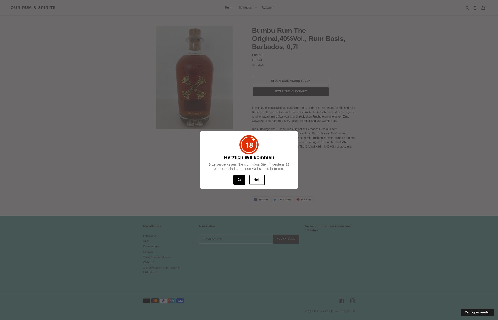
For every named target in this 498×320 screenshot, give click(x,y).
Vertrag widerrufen (477, 312)
